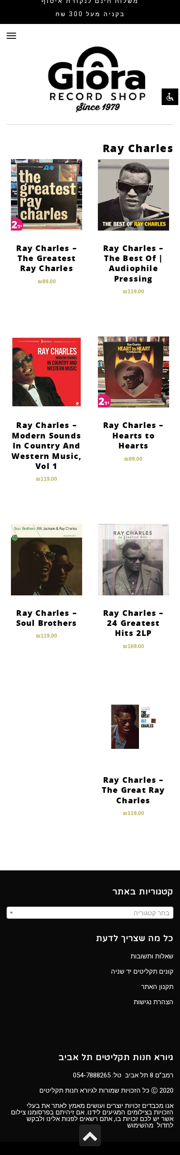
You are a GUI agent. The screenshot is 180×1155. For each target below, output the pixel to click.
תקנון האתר (157, 987)
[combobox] (90, 913)
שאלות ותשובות (152, 956)
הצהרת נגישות (153, 1002)
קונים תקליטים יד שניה (142, 971)
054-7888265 (92, 1075)
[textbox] (90, 913)
